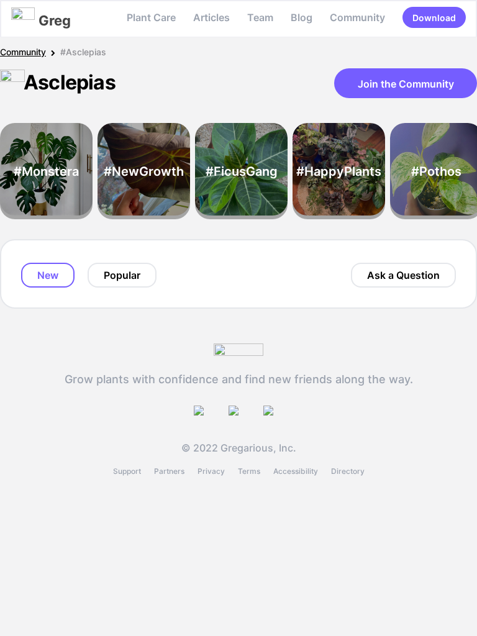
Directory (348, 471)
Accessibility (295, 471)
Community (357, 17)
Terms (249, 471)
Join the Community (406, 84)
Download (434, 17)
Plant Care (151, 17)
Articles (211, 17)
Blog (301, 17)
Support (127, 471)
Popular (122, 275)
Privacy (211, 471)
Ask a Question (403, 275)
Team (260, 17)
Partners (169, 471)
